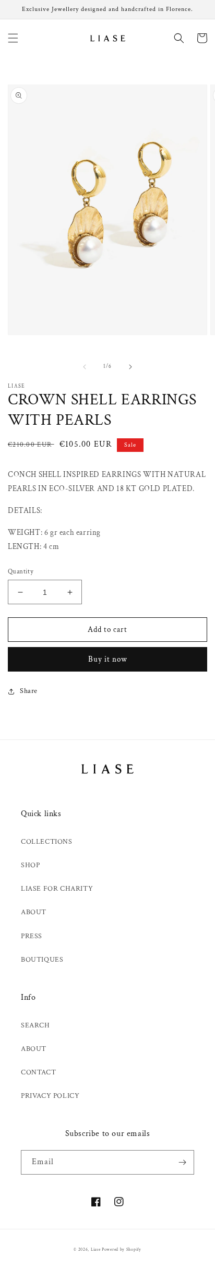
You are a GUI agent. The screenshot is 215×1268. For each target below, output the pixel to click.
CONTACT (38, 1072)
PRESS (31, 936)
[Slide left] (84, 366)
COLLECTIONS (47, 841)
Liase (96, 1249)
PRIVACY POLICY (50, 1095)
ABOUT (33, 912)
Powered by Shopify (121, 1249)
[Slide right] (130, 366)
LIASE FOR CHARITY (57, 888)
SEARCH (35, 1025)
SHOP (30, 865)
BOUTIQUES (42, 959)
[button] (13, 38)
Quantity (20, 571)
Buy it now (107, 659)
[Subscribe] (182, 1162)
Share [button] (29, 691)
